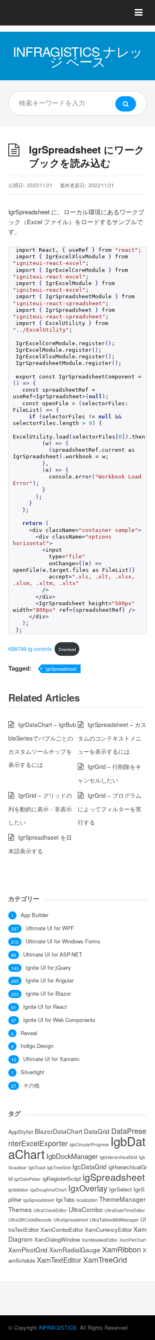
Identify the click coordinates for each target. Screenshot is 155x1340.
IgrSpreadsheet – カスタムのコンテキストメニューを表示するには (112, 737)
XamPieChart (132, 1240)
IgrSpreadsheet (60, 668)
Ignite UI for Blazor (48, 993)
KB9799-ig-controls (30, 648)
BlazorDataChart (58, 1131)
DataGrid (97, 1131)
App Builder (34, 915)
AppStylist (20, 1132)
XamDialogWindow (57, 1239)
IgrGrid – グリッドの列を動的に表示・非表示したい (40, 808)
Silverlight (32, 1072)
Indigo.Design (37, 1046)
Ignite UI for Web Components (59, 1020)
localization (87, 1200)
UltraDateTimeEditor (125, 1210)
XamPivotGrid (28, 1249)
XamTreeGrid (105, 1259)
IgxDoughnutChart (48, 1190)
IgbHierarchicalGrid (118, 1157)
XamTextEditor (59, 1260)
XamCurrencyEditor (108, 1229)
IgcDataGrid (89, 1166)
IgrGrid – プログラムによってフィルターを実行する (109, 808)
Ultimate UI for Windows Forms (63, 941)
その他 (31, 1085)
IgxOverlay (87, 1188)
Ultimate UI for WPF (50, 928)
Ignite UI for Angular (50, 980)
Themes (20, 1209)
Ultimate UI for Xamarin (51, 1059)
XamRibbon (121, 1249)
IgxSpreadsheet (38, 1200)
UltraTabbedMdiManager (114, 1220)
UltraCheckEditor (50, 1210)
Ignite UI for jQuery (48, 967)
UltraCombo (86, 1209)
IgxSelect (120, 1189)
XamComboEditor (62, 1229)
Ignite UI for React (45, 1006)
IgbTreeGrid (59, 1167)
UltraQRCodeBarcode (30, 1220)
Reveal (29, 1033)
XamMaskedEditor (100, 1240)
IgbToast (37, 1167)
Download (67, 649)
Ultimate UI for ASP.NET (52, 954)
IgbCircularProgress (89, 1144)
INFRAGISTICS (57, 1327)
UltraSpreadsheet (70, 1220)
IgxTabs (65, 1199)
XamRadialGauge (74, 1249)
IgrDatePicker (27, 1179)
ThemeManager (122, 1198)
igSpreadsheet (114, 1177)
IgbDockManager (72, 1156)
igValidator (18, 1190)
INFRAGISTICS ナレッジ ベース (78, 56)
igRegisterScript (62, 1178)
